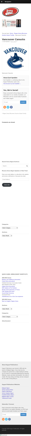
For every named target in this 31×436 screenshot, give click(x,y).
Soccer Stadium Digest (8, 393)
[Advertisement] (15, 142)
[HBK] (11, 26)
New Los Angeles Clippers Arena (10, 301)
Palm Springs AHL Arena (8, 291)
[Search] (27, 166)
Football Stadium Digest (8, 394)
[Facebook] (11, 107)
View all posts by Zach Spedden (12, 83)
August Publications (7, 391)
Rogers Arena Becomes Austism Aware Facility (14, 113)
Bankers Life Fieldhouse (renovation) (11, 279)
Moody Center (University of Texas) (11, 289)
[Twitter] (8, 107)
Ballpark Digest (6, 388)
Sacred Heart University (8, 293)
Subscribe (7, 184)
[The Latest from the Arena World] (10, 16)
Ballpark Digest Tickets (8, 396)
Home (11, 33)
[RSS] (4, 107)
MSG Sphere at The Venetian (9, 288)
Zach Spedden (6, 41)
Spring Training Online (7, 389)
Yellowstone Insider (7, 398)
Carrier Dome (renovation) (8, 281)
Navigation (8, 1)
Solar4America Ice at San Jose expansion (12, 296)
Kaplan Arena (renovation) (8, 286)
